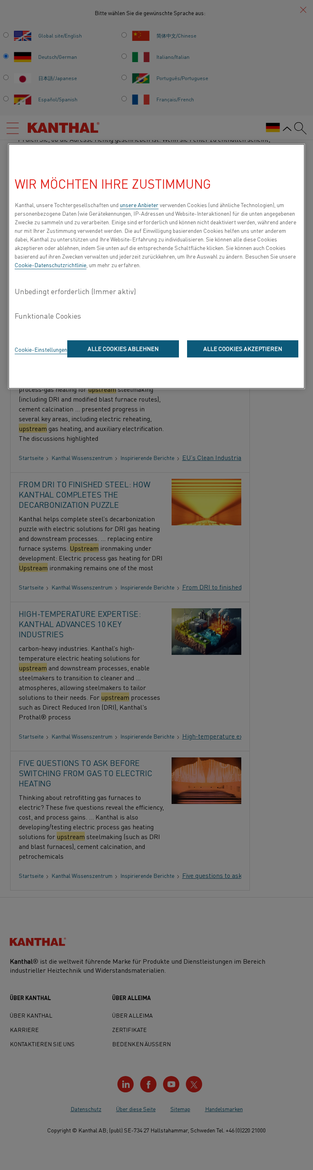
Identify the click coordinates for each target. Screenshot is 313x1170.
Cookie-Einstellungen (41, 349)
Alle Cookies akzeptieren (242, 348)
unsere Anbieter (139, 205)
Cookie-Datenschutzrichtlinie (50, 265)
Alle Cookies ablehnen (123, 348)
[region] (156, 266)
